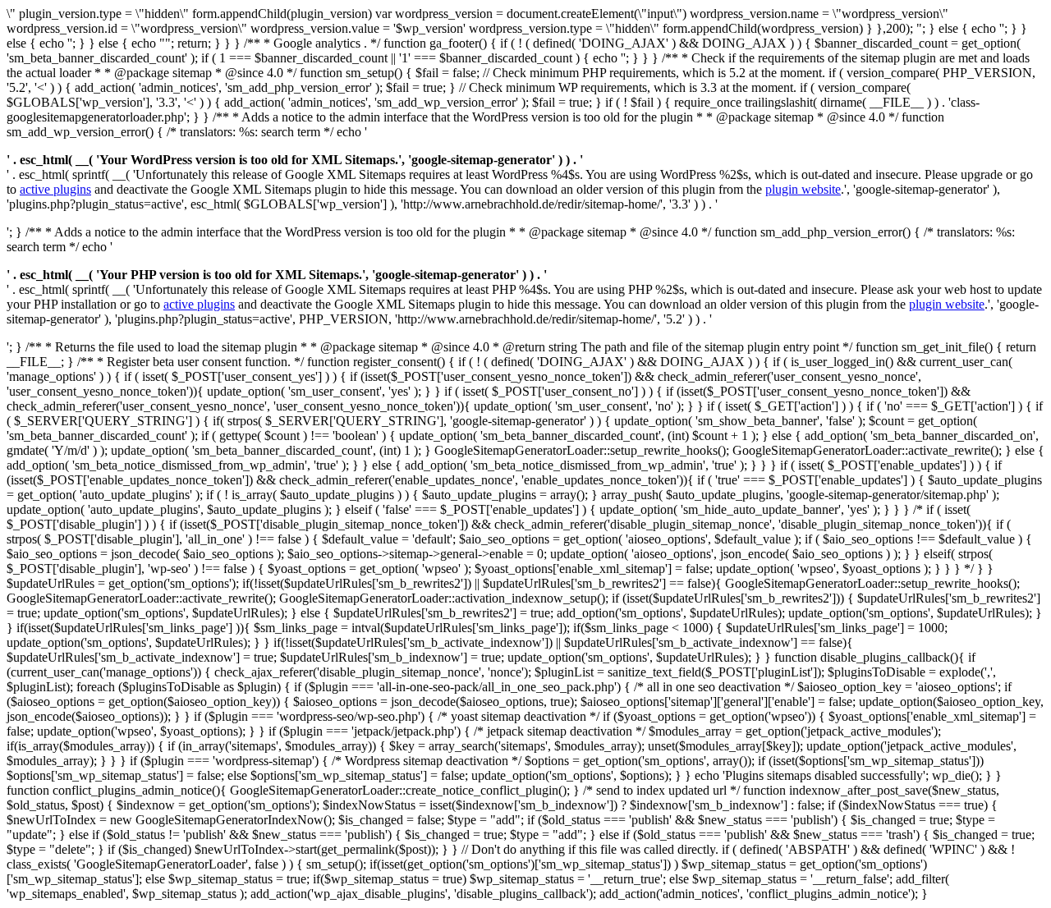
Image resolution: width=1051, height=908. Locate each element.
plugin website (803, 189)
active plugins (55, 189)
